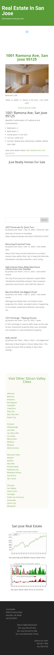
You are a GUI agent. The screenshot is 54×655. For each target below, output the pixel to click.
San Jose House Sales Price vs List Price (27, 589)
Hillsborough (12, 427)
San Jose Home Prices (27, 628)
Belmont (10, 396)
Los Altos (11, 430)
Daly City (10, 411)
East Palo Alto (12, 414)
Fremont (10, 424)
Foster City (11, 417)
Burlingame (12, 402)
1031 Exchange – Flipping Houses (21, 318)
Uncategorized (42, 340)
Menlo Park (12, 439)
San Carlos (11, 478)
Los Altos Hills (13, 433)
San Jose (10, 485)
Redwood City (13, 469)
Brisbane (11, 399)
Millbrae (10, 442)
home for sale (42, 230)
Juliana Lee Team (15, 230)
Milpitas (10, 445)
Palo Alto (10, 463)
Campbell (11, 405)
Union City (11, 503)
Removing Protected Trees (18, 244)
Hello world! (11, 337)
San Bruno (11, 475)
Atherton (11, 393)
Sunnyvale (11, 500)
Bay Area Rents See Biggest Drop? (21, 292)
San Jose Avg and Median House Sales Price (27, 557)
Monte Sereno (13, 448)
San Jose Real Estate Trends (27, 634)
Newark (10, 457)
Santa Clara (12, 491)
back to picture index (27, 108)
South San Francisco (15, 497)
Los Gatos (11, 436)
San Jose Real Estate (27, 526)
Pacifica (10, 460)
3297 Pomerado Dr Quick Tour (19, 227)
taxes (39, 320)
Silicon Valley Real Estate (27, 625)
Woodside (11, 506)
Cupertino (11, 408)
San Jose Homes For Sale (27, 631)
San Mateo (11, 488)
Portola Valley (12, 466)
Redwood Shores (14, 472)
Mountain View (13, 455)
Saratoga (11, 494)
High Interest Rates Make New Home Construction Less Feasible (22, 268)
